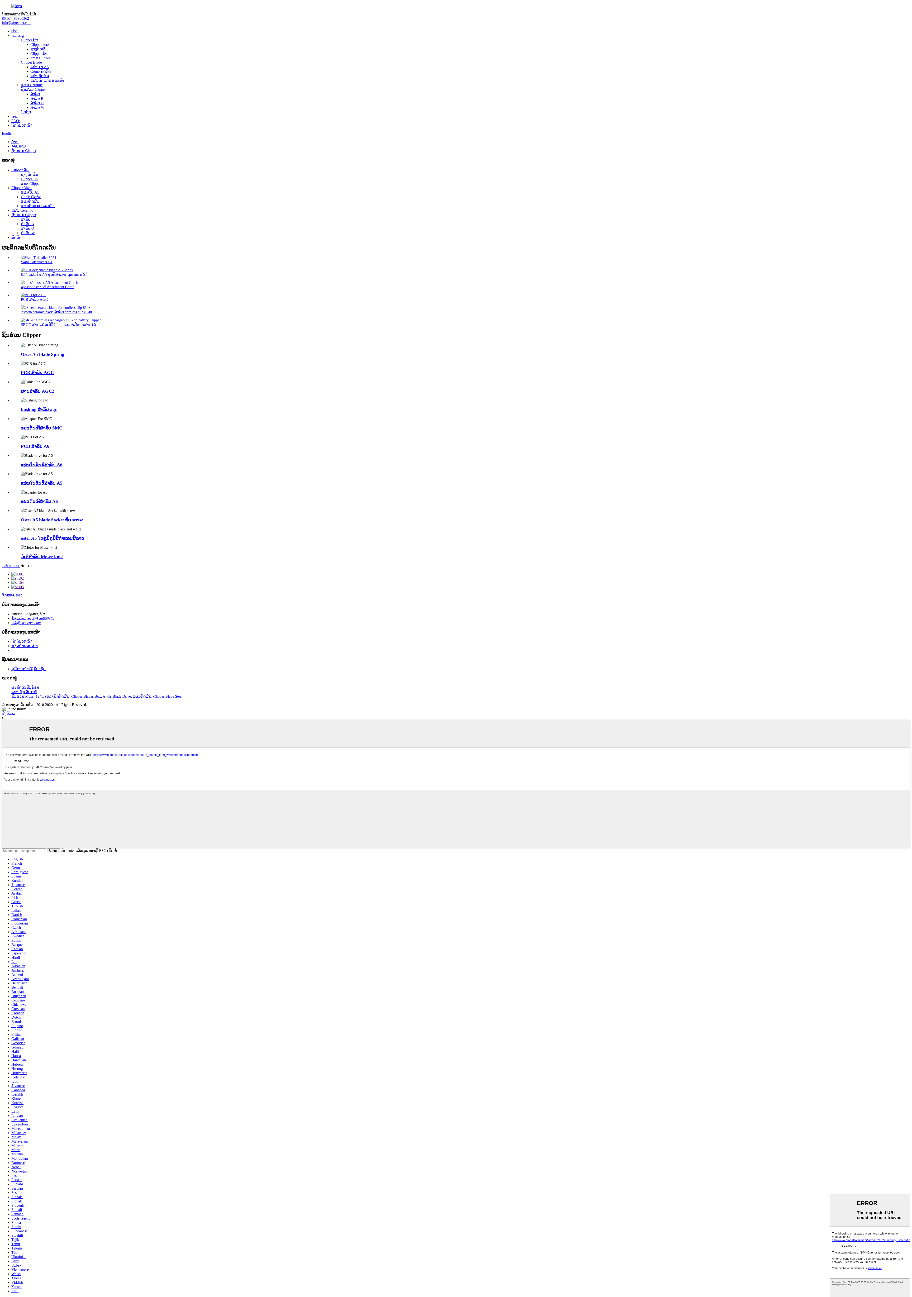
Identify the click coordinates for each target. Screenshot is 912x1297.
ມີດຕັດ (26, 112)
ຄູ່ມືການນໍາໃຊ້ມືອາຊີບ (28, 669)
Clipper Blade (31, 62)
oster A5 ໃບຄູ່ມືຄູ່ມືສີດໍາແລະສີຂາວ (52, 538)
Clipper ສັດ (29, 40)
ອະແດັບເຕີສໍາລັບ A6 (39, 501)
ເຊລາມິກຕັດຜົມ (57, 696)
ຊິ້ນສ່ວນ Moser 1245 (27, 696)
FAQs (15, 121)
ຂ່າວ (15, 116)
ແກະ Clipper (40, 58)
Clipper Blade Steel (167, 696)
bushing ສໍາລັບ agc (39, 409)
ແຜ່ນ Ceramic (32, 85)
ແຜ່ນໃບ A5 (39, 67)
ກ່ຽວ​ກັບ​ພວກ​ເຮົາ (24, 646)
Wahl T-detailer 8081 (36, 262)
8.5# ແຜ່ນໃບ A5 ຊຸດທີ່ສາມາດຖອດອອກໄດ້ (54, 274)
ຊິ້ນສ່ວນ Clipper (33, 89)
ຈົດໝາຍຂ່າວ (12, 595)
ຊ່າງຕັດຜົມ (39, 49)
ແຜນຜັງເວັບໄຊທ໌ (24, 692)
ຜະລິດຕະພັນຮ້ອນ (25, 687)
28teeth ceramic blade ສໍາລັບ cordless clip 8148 (56, 312)
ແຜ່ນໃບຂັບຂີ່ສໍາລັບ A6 (41, 464)
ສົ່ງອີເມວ (8, 713)
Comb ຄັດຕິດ (40, 71)
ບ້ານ (15, 31)
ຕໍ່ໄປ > (10, 566)
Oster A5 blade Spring (42, 354)
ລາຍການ (18, 146)
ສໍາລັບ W (37, 107)
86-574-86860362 (15, 18)
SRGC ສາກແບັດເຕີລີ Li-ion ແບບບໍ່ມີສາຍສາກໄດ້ (58, 325)
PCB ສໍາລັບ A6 (35, 446)
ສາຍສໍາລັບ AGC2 (37, 391)
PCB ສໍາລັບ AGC (34, 299)
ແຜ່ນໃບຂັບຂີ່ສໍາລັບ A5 (41, 483)
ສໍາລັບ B (36, 98)
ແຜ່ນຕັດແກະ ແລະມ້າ (47, 80)
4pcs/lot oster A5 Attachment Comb (47, 287)
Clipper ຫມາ (40, 45)
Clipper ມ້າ (38, 54)
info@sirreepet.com (16, 23)
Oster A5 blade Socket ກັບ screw (52, 519)
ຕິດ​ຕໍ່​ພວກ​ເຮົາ (22, 125)
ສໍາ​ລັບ (35, 94)
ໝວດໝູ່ (17, 35)
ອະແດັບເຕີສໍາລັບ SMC (41, 427)
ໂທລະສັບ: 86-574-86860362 (32, 618)
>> (17, 566)
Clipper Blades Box (86, 696)
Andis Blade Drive (117, 696)
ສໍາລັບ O (37, 103)
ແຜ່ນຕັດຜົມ (39, 76)
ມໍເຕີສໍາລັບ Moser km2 (42, 556)
